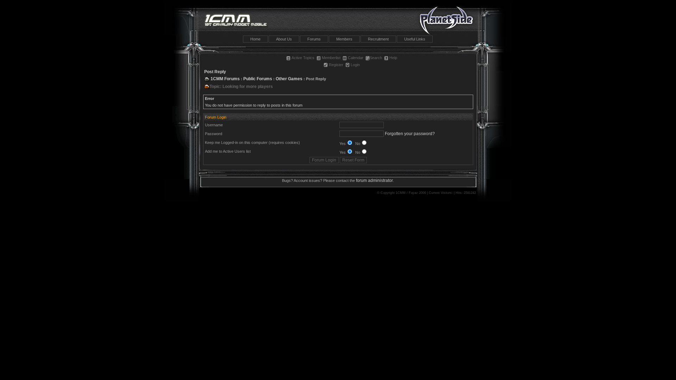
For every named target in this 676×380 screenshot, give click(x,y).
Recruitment (378, 39)
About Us (284, 39)
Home (255, 39)
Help (393, 58)
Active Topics (303, 58)
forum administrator (374, 180)
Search (376, 58)
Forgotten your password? (410, 133)
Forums (314, 39)
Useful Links (414, 39)
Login (355, 65)
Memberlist (331, 58)
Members (344, 39)
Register (336, 65)
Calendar (355, 58)
